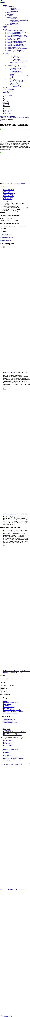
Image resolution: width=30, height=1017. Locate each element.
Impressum (6, 705)
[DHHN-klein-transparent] (2, 2)
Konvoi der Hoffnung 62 (9, 530)
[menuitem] (16, 14)
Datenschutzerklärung (9, 707)
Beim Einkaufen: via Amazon (11, 733)
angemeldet (8, 226)
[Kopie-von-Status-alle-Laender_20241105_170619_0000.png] (15, 129)
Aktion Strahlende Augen (10, 722)
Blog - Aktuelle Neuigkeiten (7, 116)
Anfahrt (5, 701)
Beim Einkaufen (7, 708)
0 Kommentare (14, 183)
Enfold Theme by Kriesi (19, 738)
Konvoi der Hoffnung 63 (9, 372)
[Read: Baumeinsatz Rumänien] (4, 389)
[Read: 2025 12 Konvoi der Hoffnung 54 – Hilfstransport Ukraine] (4, 546)
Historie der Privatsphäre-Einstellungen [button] (13, 711)
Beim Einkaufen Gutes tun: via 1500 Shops (14, 732)
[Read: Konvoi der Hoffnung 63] (4, 247)
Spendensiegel (7, 730)
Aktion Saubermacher (9, 719)
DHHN (23, 183)
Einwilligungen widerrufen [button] (10, 713)
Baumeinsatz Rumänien (9, 514)
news (1, 120)
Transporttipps (7, 704)
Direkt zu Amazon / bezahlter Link (12, 735)
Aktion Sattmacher (8, 721)
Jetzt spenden (6, 729)
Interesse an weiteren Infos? (10, 702)
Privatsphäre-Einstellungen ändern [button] (12, 710)
